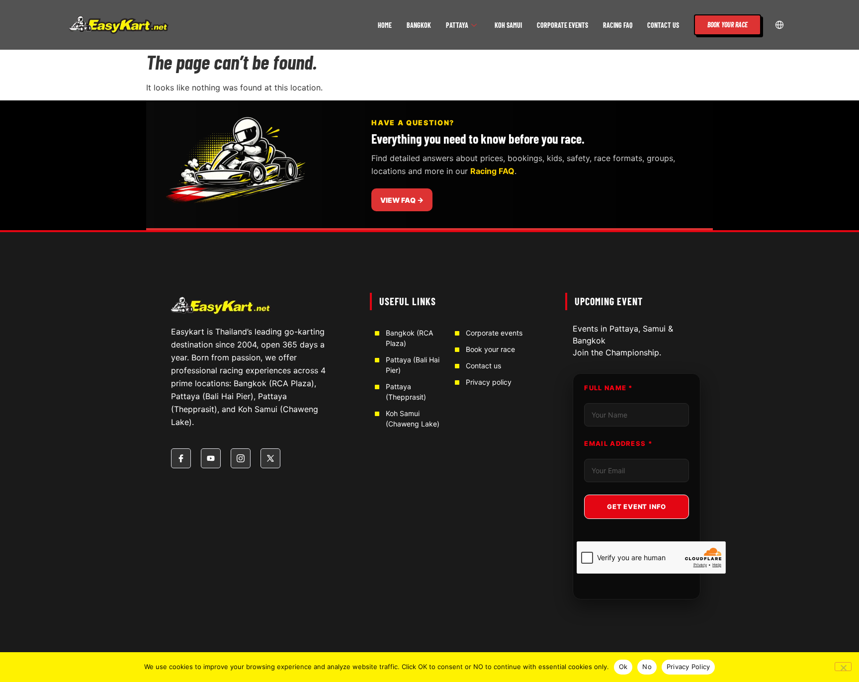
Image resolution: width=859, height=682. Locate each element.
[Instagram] (241, 458)
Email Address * (618, 443)
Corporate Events (562, 25)
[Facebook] (181, 458)
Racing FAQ (617, 25)
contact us (663, 25)
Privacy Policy (688, 667)
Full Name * (608, 388)
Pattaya (457, 25)
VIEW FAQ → (402, 200)
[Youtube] (211, 458)
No (647, 667)
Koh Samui (508, 25)
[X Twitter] (270, 458)
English (780, 24)
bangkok (419, 25)
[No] (843, 666)
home (385, 25)
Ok (623, 667)
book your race (727, 24)
